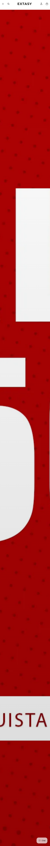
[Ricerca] (8, 4)
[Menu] (3, 4)
